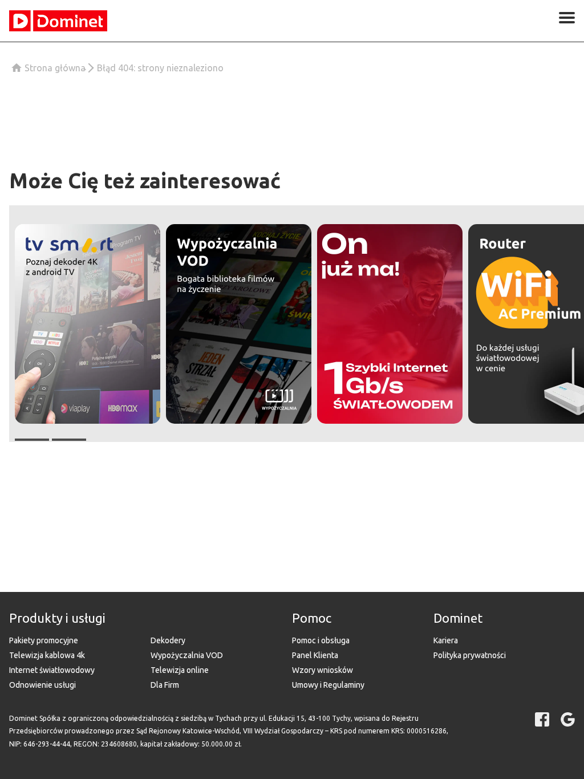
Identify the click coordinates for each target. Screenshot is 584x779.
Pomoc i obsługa (321, 640)
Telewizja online (180, 670)
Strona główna (55, 68)
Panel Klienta (315, 655)
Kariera (445, 640)
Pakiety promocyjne (43, 640)
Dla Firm (165, 684)
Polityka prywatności (469, 655)
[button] (87, 324)
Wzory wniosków (322, 670)
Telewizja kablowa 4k (47, 655)
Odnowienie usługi (42, 684)
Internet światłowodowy (52, 670)
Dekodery (168, 640)
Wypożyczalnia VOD (187, 655)
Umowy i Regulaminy (328, 684)
